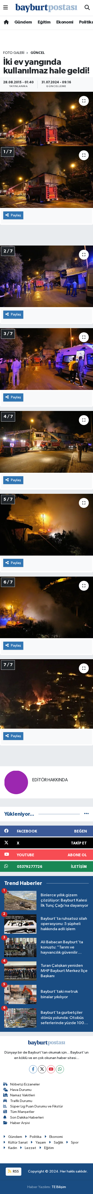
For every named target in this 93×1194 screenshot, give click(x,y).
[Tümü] (86, 814)
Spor (75, 1142)
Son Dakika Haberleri (27, 1117)
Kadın (12, 1148)
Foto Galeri (13, 53)
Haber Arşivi (20, 1123)
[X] (42, 1069)
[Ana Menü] (5, 8)
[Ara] (87, 8)
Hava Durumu (20, 1090)
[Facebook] (33, 1069)
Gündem (23, 22)
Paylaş (16, 215)
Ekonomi (64, 22)
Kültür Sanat (18, 1142)
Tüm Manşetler (22, 1112)
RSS (15, 1171)
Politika (35, 1137)
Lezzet (30, 1148)
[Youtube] (51, 1069)
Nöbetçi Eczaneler (25, 1084)
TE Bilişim (59, 1187)
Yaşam (40, 1142)
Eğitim (44, 22)
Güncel (38, 53)
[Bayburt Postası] (46, 8)
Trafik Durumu (21, 1101)
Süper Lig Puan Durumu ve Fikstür (36, 1106)
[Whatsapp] (60, 1069)
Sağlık (58, 1142)
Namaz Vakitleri (22, 1095)
